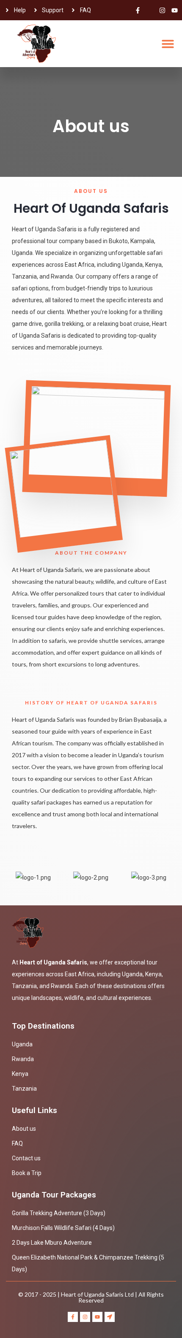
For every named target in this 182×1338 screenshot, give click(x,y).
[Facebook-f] (138, 10)
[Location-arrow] (110, 1317)
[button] (168, 44)
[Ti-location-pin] (150, 10)
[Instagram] (162, 10)
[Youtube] (174, 10)
